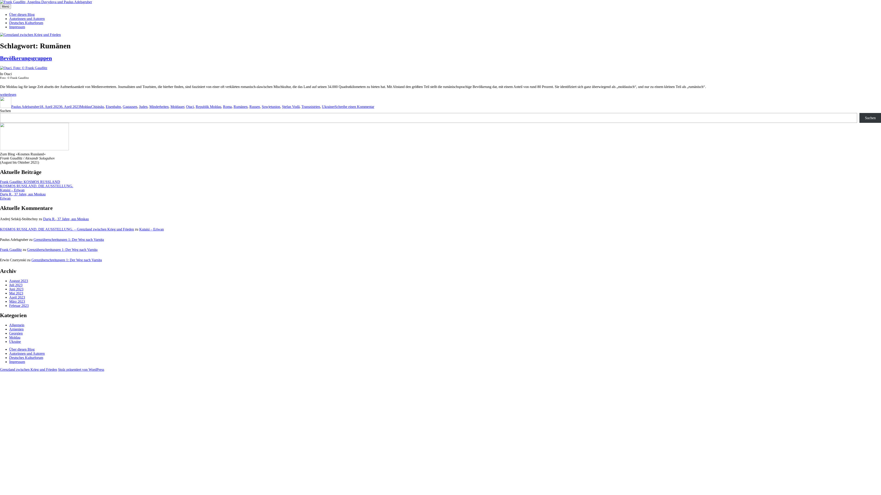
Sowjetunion (271, 107)
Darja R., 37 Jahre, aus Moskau (23, 194)
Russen (254, 107)
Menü (5, 6)
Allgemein (16, 325)
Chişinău (97, 107)
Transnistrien (310, 107)
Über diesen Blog (22, 14)
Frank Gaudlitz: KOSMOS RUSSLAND (30, 182)
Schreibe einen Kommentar (354, 107)
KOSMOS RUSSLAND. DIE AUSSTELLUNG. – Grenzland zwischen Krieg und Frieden (67, 229)
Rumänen (241, 107)
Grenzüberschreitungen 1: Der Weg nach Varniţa (68, 240)
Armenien (16, 329)
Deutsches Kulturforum (26, 23)
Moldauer (177, 107)
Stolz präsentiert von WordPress (81, 369)
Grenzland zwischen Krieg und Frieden (28, 369)
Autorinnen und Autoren (27, 19)
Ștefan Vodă (291, 107)
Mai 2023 (16, 293)
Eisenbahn (113, 107)
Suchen (5, 111)
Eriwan (5, 198)
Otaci (190, 107)
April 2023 (17, 297)
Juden (143, 107)
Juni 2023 (16, 289)
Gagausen (130, 107)
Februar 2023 (19, 306)
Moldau (85, 107)
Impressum (17, 27)
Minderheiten (159, 107)
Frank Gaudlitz (11, 250)
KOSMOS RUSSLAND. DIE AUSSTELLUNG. (36, 186)
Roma (227, 107)
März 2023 (17, 301)
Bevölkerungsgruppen (26, 58)
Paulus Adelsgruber (25, 107)
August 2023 (18, 281)
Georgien (16, 333)
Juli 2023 (15, 285)
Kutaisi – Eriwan (12, 190)
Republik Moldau (208, 107)
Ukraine (15, 342)
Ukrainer (328, 107)
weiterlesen (8, 94)
